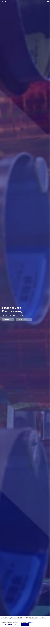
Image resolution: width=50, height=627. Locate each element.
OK (25, 624)
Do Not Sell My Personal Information (12, 624)
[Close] (48, 617)
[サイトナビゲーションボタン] (48, 1)
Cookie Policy (30, 622)
